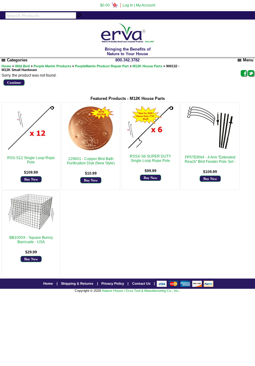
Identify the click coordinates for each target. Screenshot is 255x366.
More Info (31, 166)
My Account (145, 5)
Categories (17, 60)
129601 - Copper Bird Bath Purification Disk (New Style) (91, 161)
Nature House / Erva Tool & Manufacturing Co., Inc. (140, 290)
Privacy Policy (112, 283)
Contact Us (141, 283)
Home (6, 66)
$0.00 (108, 5)
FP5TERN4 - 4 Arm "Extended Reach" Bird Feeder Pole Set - (210, 159)
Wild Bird (22, 66)
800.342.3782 (127, 60)
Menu (248, 60)
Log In (128, 5)
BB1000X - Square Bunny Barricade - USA (31, 239)
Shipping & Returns (77, 283)
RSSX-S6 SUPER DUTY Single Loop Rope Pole (150, 158)
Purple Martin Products (52, 66)
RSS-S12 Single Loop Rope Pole (31, 160)
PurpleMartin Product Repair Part (102, 66)
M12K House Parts (147, 66)
